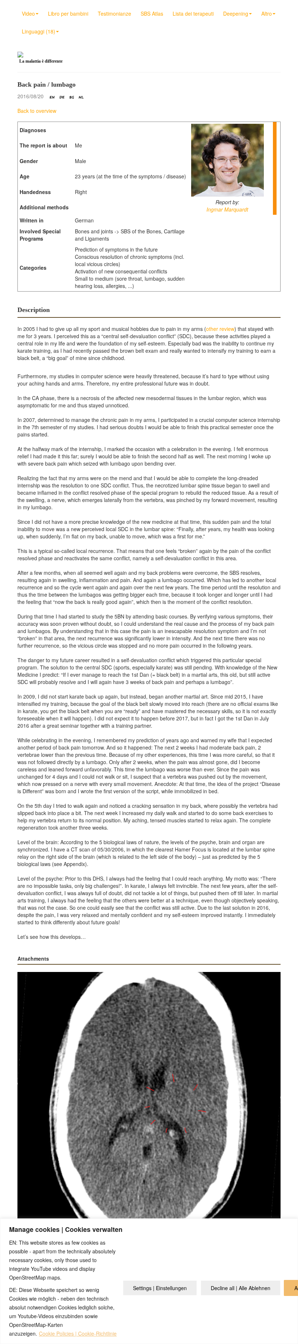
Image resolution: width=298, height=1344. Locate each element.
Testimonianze (114, 13)
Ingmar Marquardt (227, 209)
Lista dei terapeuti (193, 13)
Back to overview (36, 110)
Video (28, 13)
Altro (266, 13)
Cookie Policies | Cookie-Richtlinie (78, 1333)
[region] (149, 1281)
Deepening (235, 13)
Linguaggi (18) (38, 31)
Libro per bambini (68, 13)
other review (220, 328)
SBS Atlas (152, 13)
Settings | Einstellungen (160, 1288)
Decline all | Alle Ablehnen (240, 1288)
